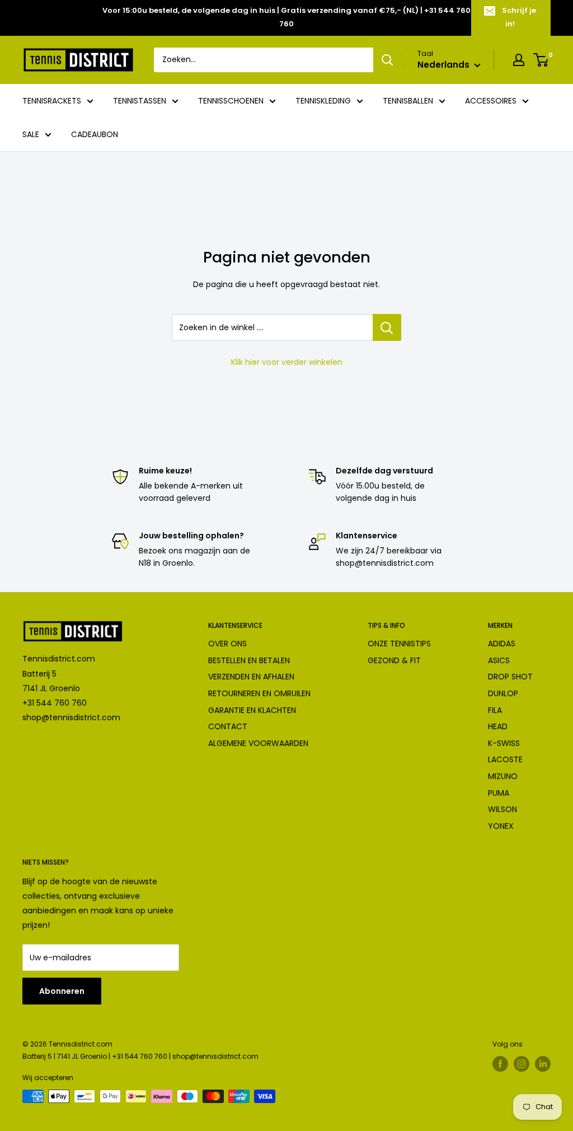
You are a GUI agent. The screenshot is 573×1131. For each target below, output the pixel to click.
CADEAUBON (94, 134)
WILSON (502, 809)
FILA (495, 710)
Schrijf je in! (519, 17)
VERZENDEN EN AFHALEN (251, 676)
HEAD (498, 726)
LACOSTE (505, 759)
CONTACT (227, 726)
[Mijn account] (518, 60)
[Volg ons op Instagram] (521, 1064)
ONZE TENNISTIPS (399, 643)
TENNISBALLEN (408, 100)
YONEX (501, 826)
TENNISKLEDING (323, 100)
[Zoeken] (387, 60)
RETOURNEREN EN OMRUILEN (259, 693)
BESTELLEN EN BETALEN (249, 660)
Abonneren (61, 991)
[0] (541, 60)
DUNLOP (503, 693)
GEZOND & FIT (394, 660)
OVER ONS (227, 643)
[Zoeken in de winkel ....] (387, 327)
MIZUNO (503, 776)
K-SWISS (504, 743)
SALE (30, 134)
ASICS (499, 660)
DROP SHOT (510, 676)
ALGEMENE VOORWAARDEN (258, 743)
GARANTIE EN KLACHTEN (252, 710)
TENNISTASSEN (139, 100)
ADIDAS (501, 643)
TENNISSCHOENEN (231, 100)
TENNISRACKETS (51, 100)
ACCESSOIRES (490, 100)
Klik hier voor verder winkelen (286, 362)
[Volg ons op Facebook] (500, 1064)
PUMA (498, 793)
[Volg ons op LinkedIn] (543, 1064)
